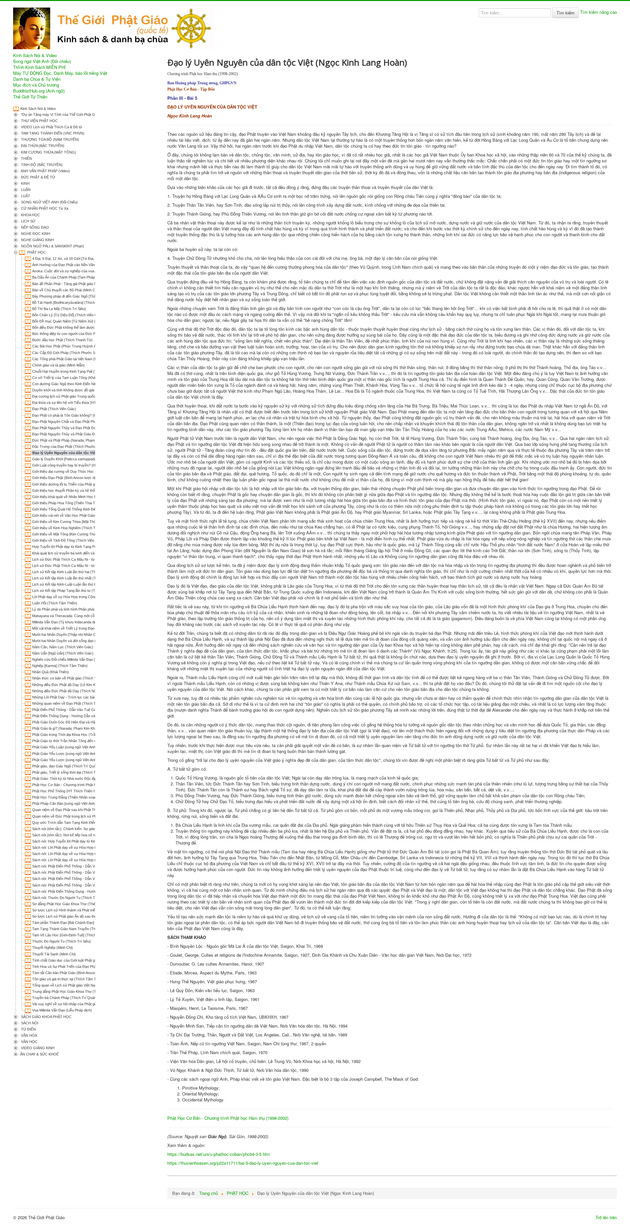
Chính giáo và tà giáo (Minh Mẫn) (58, 365)
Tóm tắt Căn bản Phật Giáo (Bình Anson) (64, 973)
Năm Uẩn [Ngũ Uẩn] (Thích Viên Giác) (63, 653)
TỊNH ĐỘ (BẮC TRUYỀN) (41, 165)
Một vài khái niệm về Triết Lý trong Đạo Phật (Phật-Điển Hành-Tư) (84, 628)
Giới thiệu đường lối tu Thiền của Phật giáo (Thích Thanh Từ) (80, 484)
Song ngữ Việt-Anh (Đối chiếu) (42, 61)
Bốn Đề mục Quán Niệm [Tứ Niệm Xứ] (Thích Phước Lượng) (80, 321)
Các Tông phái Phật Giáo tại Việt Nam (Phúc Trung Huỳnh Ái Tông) (85, 359)
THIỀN (26, 158)
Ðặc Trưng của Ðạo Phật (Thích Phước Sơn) (68, 446)
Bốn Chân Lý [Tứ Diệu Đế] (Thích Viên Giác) (67, 315)
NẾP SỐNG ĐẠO (34, 227)
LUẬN (25, 190)
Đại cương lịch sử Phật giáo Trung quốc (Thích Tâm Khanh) (80, 396)
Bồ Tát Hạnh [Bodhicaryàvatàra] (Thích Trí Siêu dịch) (74, 302)
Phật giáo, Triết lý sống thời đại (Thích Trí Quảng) (71, 772)
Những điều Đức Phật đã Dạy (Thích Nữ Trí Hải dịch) (74, 691)
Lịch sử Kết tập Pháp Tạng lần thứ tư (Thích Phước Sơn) (77, 591)
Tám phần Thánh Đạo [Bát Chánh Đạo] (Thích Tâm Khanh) (79, 923)
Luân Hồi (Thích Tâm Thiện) (54, 603)
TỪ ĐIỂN (28, 1029)
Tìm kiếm (565, 13)
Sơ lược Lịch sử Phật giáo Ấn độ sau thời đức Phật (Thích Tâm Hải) (86, 916)
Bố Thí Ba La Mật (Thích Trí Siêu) (59, 309)
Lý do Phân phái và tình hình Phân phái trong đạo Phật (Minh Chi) (84, 609)
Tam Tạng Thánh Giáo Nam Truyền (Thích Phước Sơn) (76, 929)
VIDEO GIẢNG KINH (37, 1048)
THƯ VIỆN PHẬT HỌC (39, 121)
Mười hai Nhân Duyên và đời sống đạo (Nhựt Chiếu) (73, 641)
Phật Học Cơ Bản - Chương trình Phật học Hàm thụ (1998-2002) (83, 785)
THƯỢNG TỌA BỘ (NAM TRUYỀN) (49, 139)
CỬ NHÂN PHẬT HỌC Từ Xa (44, 208)
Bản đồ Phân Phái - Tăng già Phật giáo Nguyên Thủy (74, 284)
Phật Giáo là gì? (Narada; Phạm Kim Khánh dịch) (71, 728)
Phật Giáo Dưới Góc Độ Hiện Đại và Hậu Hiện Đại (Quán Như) (82, 722)
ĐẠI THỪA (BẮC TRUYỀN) (42, 146)
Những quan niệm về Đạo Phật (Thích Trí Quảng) (71, 703)
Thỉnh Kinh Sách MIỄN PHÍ (39, 67)
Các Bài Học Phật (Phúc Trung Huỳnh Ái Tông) (69, 346)
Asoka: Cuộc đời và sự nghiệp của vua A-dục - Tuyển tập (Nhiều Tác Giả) (91, 271)
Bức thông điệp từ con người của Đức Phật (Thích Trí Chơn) (80, 334)
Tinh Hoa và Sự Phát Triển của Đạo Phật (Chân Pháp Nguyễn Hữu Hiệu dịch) (94, 967)
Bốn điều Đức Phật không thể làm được (63, 327)
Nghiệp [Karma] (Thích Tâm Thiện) (60, 666)
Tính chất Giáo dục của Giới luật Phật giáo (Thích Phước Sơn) (82, 960)
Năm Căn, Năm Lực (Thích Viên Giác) (62, 647)
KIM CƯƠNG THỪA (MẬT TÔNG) (48, 152)
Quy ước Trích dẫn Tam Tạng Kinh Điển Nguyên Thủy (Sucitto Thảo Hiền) (91, 822)
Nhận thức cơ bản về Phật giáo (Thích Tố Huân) (70, 678)
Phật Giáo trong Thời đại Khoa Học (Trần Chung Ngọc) (76, 735)
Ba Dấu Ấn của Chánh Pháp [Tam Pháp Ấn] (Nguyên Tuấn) (79, 277)
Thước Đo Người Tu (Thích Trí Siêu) (61, 941)
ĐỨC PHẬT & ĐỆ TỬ (37, 177)
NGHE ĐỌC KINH (35, 234)
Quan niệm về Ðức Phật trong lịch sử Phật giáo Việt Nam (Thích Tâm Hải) (91, 816)
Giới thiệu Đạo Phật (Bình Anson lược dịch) (66, 478)
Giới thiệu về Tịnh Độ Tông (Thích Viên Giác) (68, 540)
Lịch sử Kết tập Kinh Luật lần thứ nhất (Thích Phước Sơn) (78, 578)
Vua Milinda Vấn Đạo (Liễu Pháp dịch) (62, 1010)
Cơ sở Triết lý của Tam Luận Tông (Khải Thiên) (69, 378)
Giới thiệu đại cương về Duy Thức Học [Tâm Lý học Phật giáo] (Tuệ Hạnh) (91, 471)
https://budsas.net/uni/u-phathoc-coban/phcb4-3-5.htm (218, 1154)
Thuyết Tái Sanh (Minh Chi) (54, 954)
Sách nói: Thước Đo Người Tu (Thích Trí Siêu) (69, 898)
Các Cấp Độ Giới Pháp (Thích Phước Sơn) (66, 353)
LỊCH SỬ (27, 221)
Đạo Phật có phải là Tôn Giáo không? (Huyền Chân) (73, 415)
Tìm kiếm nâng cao (598, 12)
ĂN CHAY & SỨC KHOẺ (39, 1054)
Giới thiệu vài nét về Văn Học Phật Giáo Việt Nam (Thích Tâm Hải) (85, 515)
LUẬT (25, 196)
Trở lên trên (606, 1217)
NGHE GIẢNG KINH (37, 240)
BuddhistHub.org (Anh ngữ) (39, 91)
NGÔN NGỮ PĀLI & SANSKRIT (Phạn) (52, 246)
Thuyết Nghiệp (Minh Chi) (52, 947)
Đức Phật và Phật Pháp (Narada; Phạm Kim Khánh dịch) (77, 440)
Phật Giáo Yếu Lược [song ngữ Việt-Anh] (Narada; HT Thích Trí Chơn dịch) (92, 754)
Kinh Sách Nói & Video (35, 55)
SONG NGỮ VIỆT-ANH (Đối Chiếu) (49, 202)
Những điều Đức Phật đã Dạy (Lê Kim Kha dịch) (70, 685)
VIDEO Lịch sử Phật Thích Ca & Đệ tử (51, 127)
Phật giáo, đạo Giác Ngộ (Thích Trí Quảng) (66, 766)
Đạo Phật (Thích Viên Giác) (54, 409)
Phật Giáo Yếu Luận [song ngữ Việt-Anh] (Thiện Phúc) (75, 747)
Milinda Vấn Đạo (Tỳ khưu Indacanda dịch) (66, 622)
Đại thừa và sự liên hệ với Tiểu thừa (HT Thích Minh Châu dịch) (82, 403)
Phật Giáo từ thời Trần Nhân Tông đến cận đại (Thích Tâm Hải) (82, 741)
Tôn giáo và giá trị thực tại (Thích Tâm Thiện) (68, 979)
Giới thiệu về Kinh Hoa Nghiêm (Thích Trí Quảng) (71, 528)
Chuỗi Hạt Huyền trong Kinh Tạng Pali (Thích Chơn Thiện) (78, 371)
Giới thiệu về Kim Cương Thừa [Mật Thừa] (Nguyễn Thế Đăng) (82, 522)
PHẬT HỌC (36, 252)
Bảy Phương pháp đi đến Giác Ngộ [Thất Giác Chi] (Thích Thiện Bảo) (87, 296)
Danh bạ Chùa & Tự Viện (36, 79)
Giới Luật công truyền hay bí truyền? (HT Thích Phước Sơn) (80, 465)
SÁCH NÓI (29, 1023)
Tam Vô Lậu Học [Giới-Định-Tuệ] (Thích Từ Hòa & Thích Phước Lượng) (89, 935)
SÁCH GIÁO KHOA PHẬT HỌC (46, 1017)
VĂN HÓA (28, 1035)
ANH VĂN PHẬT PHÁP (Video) (45, 171)
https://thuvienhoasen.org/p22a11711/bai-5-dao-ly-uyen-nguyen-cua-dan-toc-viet (242, 1163)
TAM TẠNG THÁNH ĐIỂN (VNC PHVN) (52, 133)
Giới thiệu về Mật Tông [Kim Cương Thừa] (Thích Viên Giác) (80, 534)
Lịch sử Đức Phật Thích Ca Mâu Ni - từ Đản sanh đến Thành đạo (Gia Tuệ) (92, 559)
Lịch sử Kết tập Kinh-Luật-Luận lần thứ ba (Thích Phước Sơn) (81, 584)
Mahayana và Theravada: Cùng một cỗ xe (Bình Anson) (76, 616)
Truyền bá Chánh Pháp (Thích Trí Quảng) (65, 998)
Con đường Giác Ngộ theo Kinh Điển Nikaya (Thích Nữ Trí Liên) (83, 384)
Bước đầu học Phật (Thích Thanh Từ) (62, 340)
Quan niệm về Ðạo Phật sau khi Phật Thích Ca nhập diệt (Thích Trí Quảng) (92, 810)
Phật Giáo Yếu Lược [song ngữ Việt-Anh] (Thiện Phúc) (75, 760)
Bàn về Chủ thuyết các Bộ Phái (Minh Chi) (65, 290)
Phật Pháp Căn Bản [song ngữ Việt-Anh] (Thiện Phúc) (74, 803)
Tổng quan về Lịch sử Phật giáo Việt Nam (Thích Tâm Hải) (78, 985)
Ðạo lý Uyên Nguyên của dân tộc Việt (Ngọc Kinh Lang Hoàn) (85, 453)
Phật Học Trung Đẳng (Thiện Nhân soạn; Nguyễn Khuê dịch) (80, 797)
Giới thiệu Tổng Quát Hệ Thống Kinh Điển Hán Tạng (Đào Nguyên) (85, 509)
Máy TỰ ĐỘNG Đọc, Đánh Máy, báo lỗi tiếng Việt (60, 73)
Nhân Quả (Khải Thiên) (50, 672)
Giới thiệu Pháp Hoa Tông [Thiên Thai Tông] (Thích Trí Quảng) (82, 503)
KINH (25, 183)
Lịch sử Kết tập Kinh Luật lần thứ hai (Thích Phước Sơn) (76, 572)
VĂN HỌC (28, 1042)
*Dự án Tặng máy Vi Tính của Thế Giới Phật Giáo (60, 114)
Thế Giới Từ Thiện (30, 97)
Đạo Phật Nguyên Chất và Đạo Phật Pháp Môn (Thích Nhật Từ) (83, 422)
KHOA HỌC (30, 215)
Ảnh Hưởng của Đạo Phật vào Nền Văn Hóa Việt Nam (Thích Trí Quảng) (90, 265)
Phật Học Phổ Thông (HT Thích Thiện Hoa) (66, 791)
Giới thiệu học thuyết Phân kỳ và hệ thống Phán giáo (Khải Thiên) (84, 490)
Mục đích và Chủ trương (36, 85)
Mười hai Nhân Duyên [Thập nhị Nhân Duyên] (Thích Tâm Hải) (82, 634)
